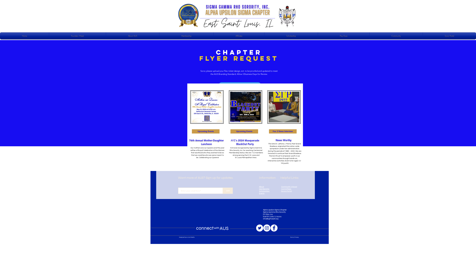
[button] (206, 131)
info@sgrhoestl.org (270, 219)
